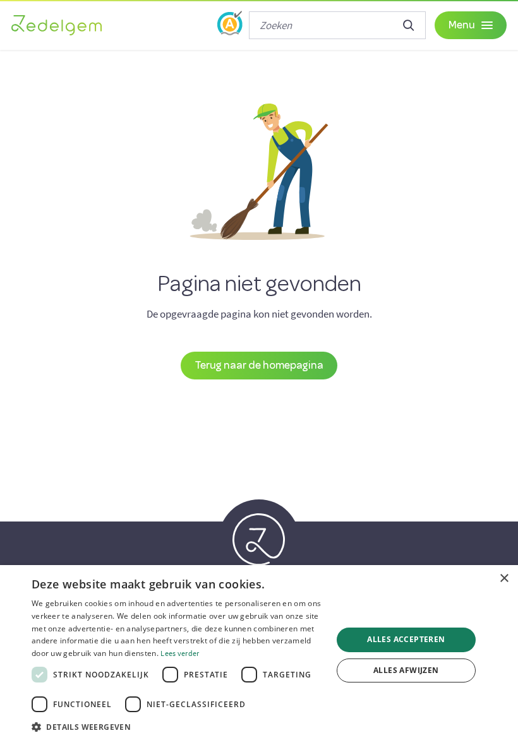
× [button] (504, 578)
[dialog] (259, 655)
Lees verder (179, 653)
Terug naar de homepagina (259, 364)
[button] (177, 727)
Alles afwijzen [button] (406, 670)
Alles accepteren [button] (406, 639)
